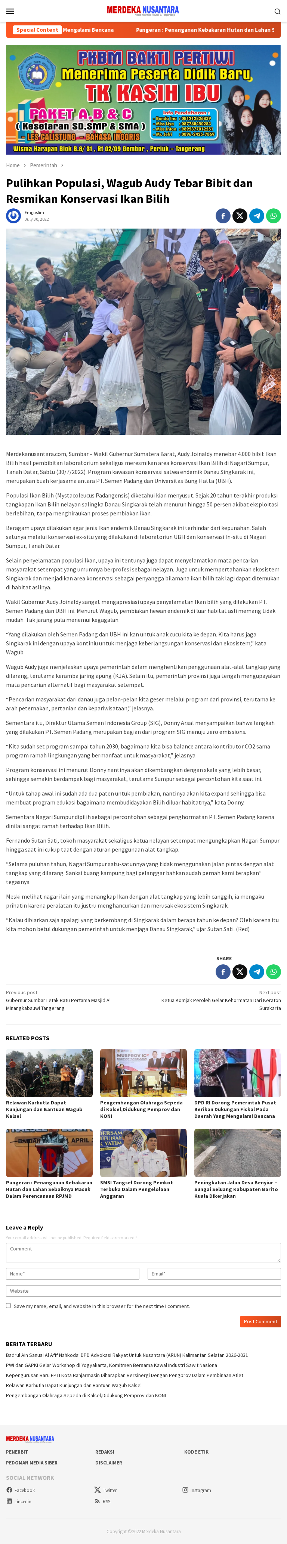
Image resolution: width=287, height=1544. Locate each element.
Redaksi (104, 1452)
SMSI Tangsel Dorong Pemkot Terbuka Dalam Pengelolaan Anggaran (136, 1189)
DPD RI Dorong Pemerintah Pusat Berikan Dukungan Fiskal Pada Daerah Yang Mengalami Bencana (235, 1109)
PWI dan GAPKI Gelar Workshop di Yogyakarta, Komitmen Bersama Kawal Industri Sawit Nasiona (111, 1365)
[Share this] (223, 215)
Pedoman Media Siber (32, 1463)
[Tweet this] (239, 215)
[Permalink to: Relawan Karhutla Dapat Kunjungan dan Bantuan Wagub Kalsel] (49, 1073)
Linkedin (23, 1501)
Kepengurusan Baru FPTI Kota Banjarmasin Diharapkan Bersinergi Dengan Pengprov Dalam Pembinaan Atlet (124, 1375)
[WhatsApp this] (273, 215)
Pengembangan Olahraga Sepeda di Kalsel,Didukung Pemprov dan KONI (141, 1109)
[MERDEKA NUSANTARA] (143, 10)
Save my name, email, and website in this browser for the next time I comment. (102, 1306)
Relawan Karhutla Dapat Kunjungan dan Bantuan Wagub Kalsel (44, 1109)
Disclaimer (108, 1463)
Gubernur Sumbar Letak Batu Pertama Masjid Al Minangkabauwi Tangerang (58, 1000)
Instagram (201, 1490)
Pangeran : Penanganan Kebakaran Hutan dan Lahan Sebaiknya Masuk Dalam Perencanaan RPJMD (49, 1189)
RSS (106, 1501)
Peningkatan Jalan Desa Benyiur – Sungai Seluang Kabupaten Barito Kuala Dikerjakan (236, 1189)
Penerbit (17, 1452)
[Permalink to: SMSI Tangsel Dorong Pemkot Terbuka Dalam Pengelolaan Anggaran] (143, 1153)
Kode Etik (196, 1452)
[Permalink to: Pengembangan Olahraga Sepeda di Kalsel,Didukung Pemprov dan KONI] (143, 1073)
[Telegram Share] (256, 215)
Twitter (110, 1490)
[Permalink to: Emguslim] (13, 215)
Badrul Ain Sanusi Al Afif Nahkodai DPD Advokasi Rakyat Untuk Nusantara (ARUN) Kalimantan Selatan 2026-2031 (127, 1355)
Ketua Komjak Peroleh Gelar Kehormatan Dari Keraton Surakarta (221, 1000)
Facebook (25, 1490)
